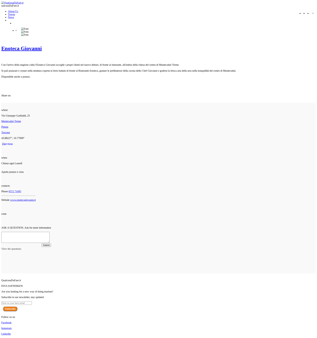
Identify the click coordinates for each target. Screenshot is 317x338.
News (11, 17)
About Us (13, 11)
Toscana (5, 132)
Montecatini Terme (11, 121)
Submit (46, 245)
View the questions (11, 248)
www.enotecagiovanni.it (23, 200)
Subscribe (10, 309)
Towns (11, 14)
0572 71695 (15, 191)
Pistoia (4, 126)
